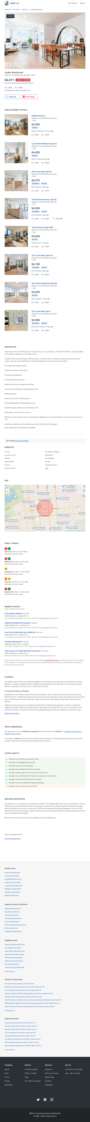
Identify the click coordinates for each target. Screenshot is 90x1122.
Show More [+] (10, 971)
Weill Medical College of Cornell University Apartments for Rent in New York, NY (32, 1003)
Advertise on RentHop (73, 1069)
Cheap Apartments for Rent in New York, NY (20, 1023)
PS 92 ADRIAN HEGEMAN (13, 614)
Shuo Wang (38, 159)
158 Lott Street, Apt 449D (42, 227)
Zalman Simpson (39, 327)
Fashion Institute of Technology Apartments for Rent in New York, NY (29, 993)
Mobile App (49, 1077)
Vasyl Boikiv (38, 299)
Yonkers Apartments (12, 876)
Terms (7, 1077)
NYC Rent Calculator (33, 1081)
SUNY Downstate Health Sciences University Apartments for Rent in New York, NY (33, 1000)
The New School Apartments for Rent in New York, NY (23, 997)
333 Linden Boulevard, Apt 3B (44, 283)
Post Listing (72, 3)
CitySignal (49, 1085)
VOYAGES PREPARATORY (13, 642)
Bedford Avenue (38, 115)
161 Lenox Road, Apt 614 (42, 255)
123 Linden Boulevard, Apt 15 (44, 143)
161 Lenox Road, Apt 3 (41, 311)
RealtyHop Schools (52, 660)
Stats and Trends (51, 1073)
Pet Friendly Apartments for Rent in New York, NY (22, 1042)
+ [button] (8, 487)
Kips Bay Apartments (12, 964)
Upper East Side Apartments (14, 954)
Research (48, 1069)
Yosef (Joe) (37, 187)
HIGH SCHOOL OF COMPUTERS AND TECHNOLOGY (23, 651)
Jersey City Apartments (13, 882)
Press (7, 1073)
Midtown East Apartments (14, 961)
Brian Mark (15, 90)
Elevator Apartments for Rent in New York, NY (20, 1029)
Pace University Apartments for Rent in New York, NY (23, 990)
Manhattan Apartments (13, 908)
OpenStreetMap (80, 531)
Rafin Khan (37, 243)
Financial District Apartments (15, 944)
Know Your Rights (22, 441)
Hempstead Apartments (13, 918)
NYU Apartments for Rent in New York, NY (19, 984)
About (7, 1069)
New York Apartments (12, 872)
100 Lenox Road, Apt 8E (41, 171)
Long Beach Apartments (13, 879)
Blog (26, 1077)
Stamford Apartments (12, 892)
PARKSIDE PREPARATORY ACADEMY (17, 623)
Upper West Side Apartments (15, 951)
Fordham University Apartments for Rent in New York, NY (25, 987)
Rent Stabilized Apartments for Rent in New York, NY (23, 1046)
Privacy (7, 1081)
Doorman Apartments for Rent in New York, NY (21, 1026)
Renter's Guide (30, 1073)
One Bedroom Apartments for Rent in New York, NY (23, 1039)
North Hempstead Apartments (15, 925)
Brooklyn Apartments (12, 912)
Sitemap (48, 1081)
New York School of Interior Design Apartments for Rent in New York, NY (30, 1006)
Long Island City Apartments (14, 967)
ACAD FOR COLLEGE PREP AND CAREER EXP (20, 632)
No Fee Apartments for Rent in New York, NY (20, 1036)
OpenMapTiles (70, 531)
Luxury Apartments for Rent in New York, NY (20, 1033)
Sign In (82, 3)
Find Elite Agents (31, 1069)
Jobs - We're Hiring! (72, 1073)
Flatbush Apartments (12, 713)
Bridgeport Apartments (13, 889)
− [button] (8, 491)
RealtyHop (9, 1085)
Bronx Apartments (11, 928)
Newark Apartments (12, 895)
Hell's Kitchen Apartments (14, 958)
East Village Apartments (13, 948)
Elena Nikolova (39, 131)
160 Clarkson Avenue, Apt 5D (44, 199)
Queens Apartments (12, 915)
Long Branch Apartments (13, 886)
